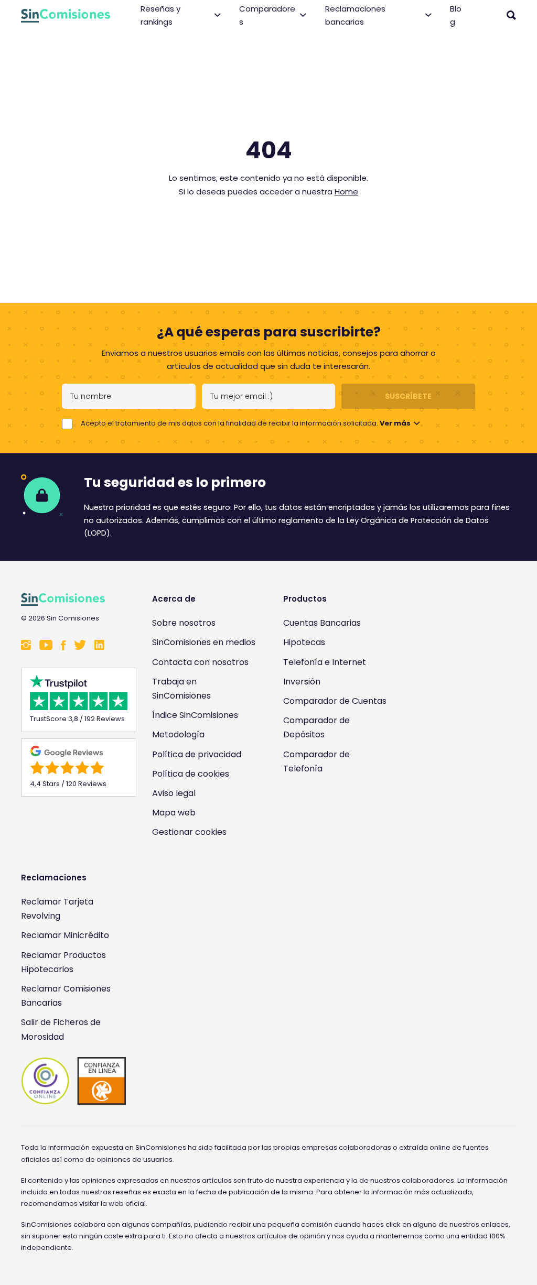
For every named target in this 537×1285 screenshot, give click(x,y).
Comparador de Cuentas (334, 701)
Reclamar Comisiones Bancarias (66, 996)
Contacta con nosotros (200, 662)
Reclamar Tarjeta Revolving (57, 909)
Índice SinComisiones (195, 715)
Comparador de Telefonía (316, 761)
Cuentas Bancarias (322, 623)
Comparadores (267, 15)
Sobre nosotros (184, 623)
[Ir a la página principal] (65, 16)
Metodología (178, 734)
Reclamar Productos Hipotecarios (63, 962)
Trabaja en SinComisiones (181, 689)
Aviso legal (174, 793)
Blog (455, 15)
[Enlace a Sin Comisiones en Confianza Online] (73, 1081)
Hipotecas (304, 642)
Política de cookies (190, 774)
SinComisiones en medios (203, 642)
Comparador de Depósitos (316, 727)
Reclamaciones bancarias (355, 15)
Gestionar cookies (189, 832)
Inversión (301, 682)
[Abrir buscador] (511, 15)
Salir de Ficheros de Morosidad (61, 1029)
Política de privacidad (196, 754)
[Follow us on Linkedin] (99, 646)
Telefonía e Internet (324, 662)
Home (346, 191)
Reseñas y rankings (160, 15)
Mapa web (174, 813)
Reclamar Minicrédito (65, 935)
